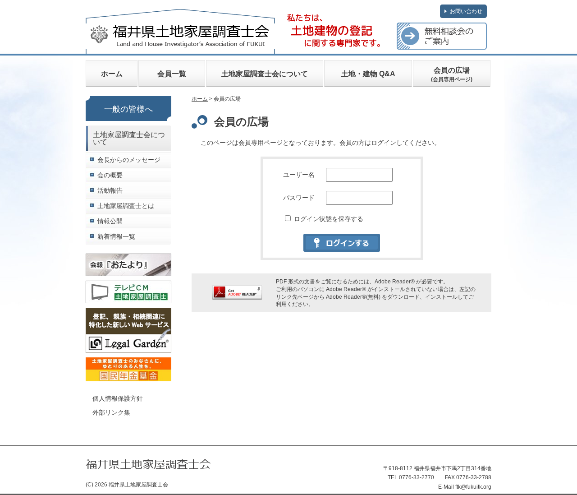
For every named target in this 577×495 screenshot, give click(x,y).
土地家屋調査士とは (125, 206)
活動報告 (110, 190)
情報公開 (110, 221)
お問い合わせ (466, 11)
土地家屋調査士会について (264, 74)
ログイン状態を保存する (327, 218)
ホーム (112, 74)
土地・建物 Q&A (368, 74)
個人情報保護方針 (117, 398)
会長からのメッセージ (128, 160)
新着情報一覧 (116, 236)
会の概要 (110, 175)
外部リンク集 (111, 412)
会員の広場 (451, 74)
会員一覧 (171, 74)
